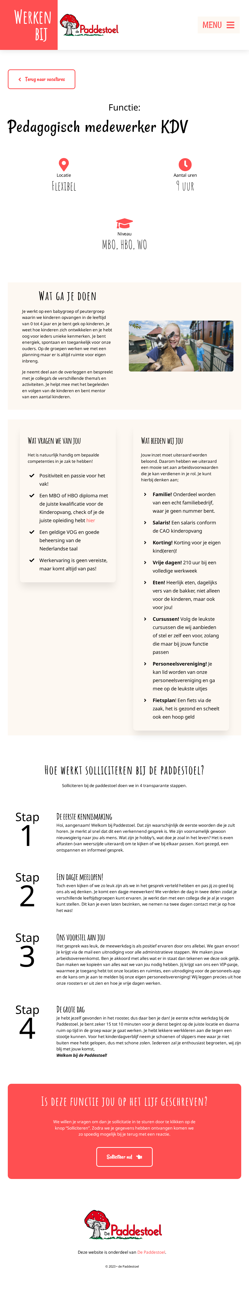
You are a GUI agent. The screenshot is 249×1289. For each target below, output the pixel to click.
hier (90, 520)
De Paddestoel (151, 1252)
